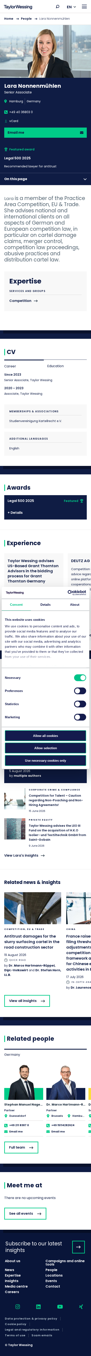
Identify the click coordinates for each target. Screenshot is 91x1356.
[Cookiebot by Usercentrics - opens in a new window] (67, 593)
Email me (16, 132)
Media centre (16, 1286)
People (26, 19)
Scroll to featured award (45, 158)
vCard (13, 121)
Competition (20, 301)
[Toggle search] (57, 6)
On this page (15, 178)
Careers (12, 1291)
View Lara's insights (21, 855)
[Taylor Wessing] (18, 7)
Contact (53, 1286)
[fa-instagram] (14, 1307)
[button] (57, 6)
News (9, 1269)
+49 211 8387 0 (19, 1125)
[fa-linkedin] (35, 1307)
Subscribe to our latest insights (34, 1247)
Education (55, 366)
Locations (54, 1275)
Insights (11, 1280)
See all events (21, 1213)
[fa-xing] (77, 1307)
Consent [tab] (16, 604)
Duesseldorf (17, 1116)
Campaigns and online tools (65, 1263)
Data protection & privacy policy (31, 1318)
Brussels (57, 1116)
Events (51, 1280)
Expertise (13, 1275)
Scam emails (42, 1335)
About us (12, 1261)
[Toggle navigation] (84, 6)
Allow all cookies (45, 735)
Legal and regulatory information (32, 1329)
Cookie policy (15, 1324)
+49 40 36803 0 (21, 112)
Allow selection (45, 748)
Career (10, 366)
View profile (23, 1100)
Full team (17, 1147)
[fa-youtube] (56, 1307)
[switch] (80, 690)
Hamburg (16, 101)
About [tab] (74, 604)
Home (8, 19)
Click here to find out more (45, 800)
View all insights (23, 1000)
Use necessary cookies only (45, 760)
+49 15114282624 (62, 1125)
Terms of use (15, 1335)
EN (69, 7)
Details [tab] (45, 604)
